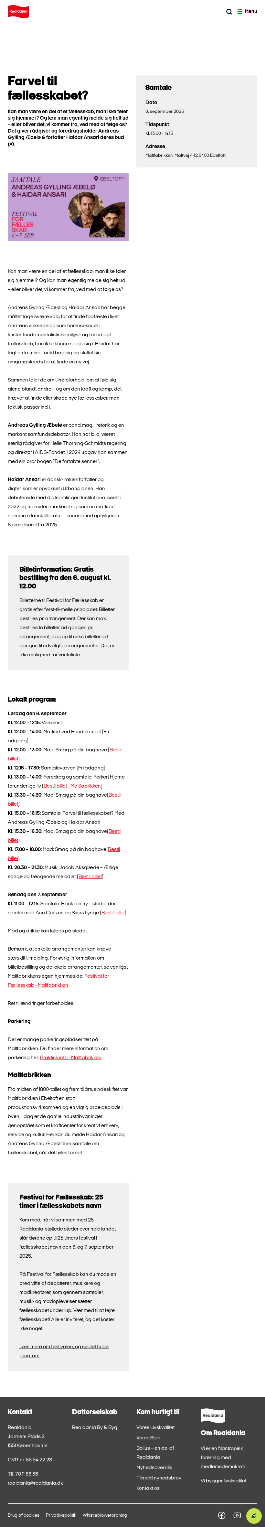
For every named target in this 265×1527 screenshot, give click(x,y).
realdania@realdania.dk (35, 1483)
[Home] (18, 11)
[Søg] (229, 11)
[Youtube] (237, 1515)
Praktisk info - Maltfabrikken (70, 1057)
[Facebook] (221, 1515)
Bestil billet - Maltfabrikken (72, 786)
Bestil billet (90, 876)
